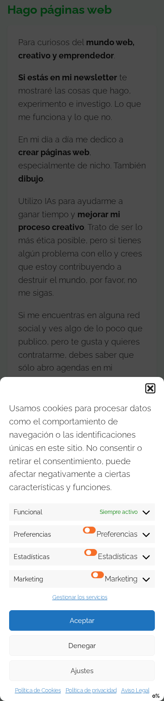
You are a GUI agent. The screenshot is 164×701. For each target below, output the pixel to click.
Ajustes (82, 671)
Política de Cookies (38, 690)
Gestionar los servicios (80, 597)
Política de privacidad (91, 690)
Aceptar (82, 621)
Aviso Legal (135, 690)
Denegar (82, 646)
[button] (150, 388)
